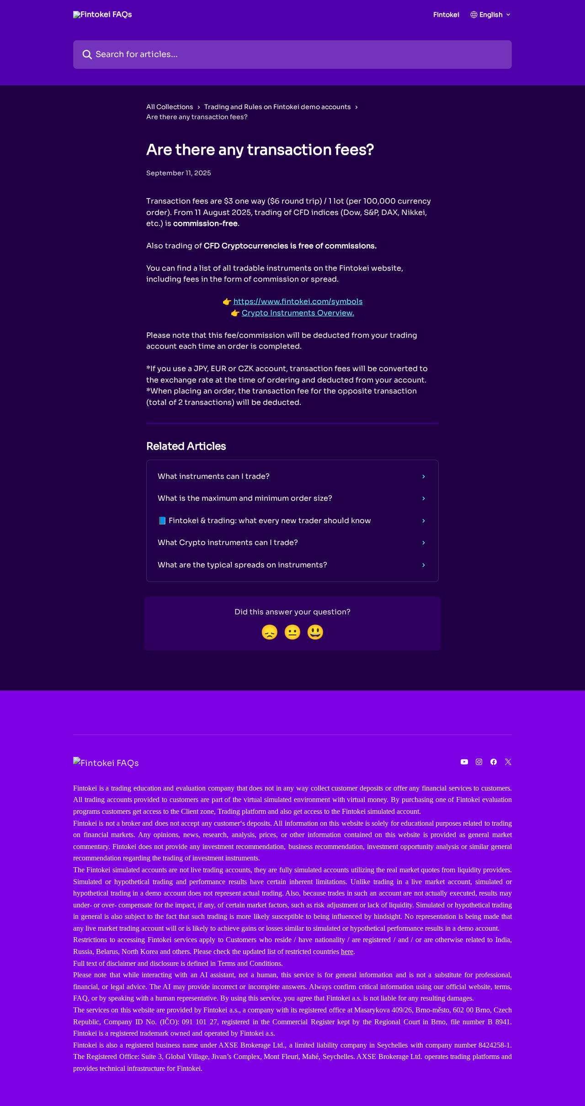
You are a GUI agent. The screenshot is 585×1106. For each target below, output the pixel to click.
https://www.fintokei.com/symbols (298, 301)
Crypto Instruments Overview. (298, 313)
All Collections (169, 107)
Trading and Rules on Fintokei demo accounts (277, 107)
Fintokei (446, 14)
